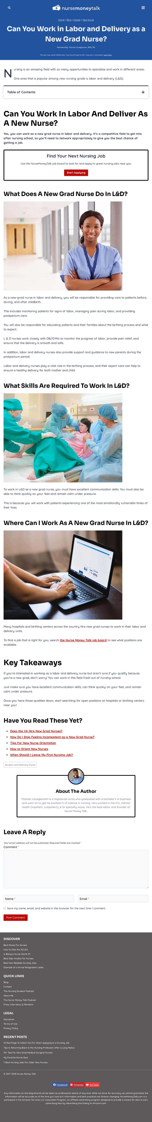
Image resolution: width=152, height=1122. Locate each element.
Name (10, 899)
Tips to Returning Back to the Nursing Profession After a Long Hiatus (39, 1047)
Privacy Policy (11, 1028)
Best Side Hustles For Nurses (18, 958)
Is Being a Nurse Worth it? (17, 954)
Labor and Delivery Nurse (20, 764)
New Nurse (88, 19)
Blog (69, 19)
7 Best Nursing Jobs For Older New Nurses (26, 1062)
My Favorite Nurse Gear (16, 1057)
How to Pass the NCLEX (16, 949)
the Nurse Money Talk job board (83, 640)
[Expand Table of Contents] (143, 92)
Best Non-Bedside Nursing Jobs (20, 963)
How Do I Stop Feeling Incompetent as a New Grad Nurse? (52, 737)
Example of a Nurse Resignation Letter (24, 967)
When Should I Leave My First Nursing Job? (41, 755)
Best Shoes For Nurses (15, 945)
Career (76, 19)
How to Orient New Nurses (29, 749)
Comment (11, 847)
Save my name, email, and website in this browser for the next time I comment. (56, 908)
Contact (8, 986)
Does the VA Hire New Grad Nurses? (36, 731)
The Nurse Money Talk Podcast (20, 1000)
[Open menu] (143, 7)
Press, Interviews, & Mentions (18, 1004)
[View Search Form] (9, 7)
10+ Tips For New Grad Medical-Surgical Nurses (28, 1052)
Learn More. (108, 55)
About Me (9, 995)
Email (84, 899)
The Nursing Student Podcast (19, 991)
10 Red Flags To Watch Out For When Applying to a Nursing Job (36, 1042)
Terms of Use (10, 1023)
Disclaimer (9, 1019)
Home (61, 19)
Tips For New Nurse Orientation (33, 743)
